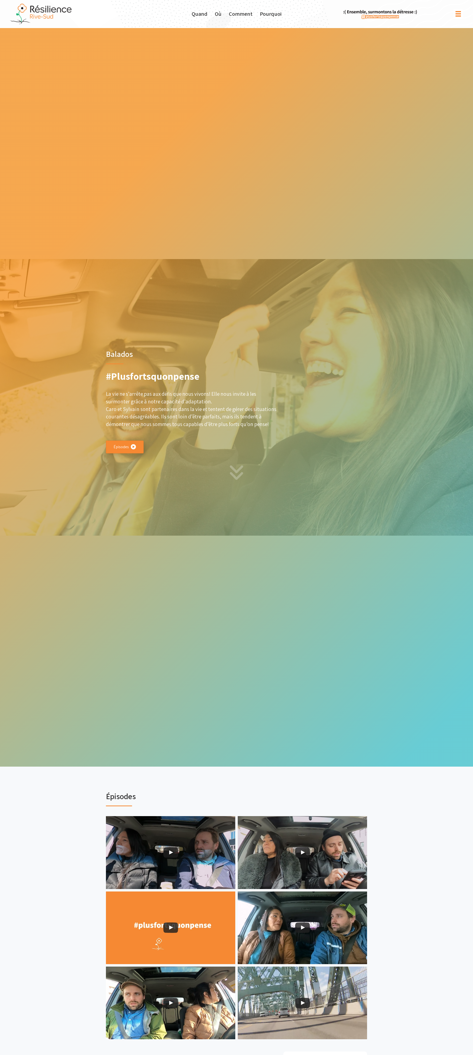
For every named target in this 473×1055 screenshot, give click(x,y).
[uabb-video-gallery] (170, 852)
